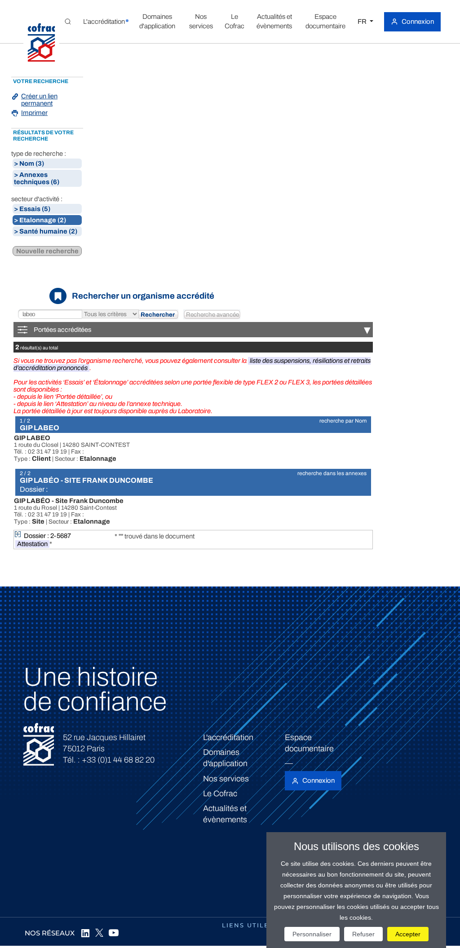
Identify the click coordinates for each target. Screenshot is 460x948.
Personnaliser (312, 934)
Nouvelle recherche (47, 251)
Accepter (407, 934)
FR (363, 21)
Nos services (226, 778)
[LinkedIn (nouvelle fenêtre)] (85, 932)
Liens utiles (248, 925)
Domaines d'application (225, 758)
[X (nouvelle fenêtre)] (99, 932)
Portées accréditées (202, 329)
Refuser (363, 934)
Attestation (32, 543)
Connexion (418, 21)
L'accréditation (228, 737)
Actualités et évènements (225, 814)
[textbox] (50, 314)
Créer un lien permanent (39, 100)
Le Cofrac (220, 793)
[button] (104, 21)
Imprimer (34, 112)
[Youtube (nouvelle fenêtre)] (113, 932)
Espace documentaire (309, 743)
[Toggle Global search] (67, 21)
